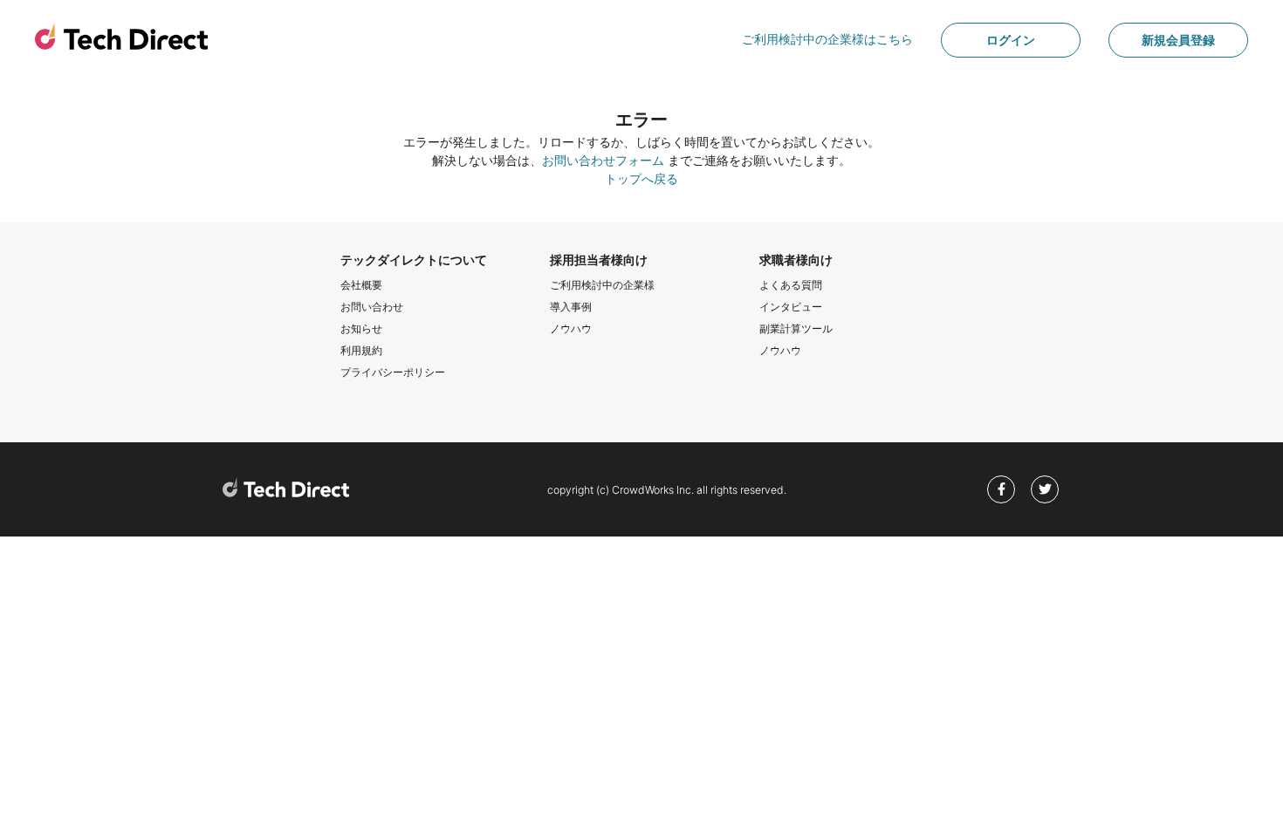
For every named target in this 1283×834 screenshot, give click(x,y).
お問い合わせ (371, 306)
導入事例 (571, 306)
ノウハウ (571, 328)
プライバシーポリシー (392, 372)
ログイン (1010, 39)
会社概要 (361, 284)
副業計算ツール (796, 328)
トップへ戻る (641, 178)
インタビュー (790, 306)
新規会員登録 (1178, 39)
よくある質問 (790, 284)
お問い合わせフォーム (603, 160)
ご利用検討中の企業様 (602, 284)
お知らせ (361, 328)
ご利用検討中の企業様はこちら (827, 38)
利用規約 (361, 350)
